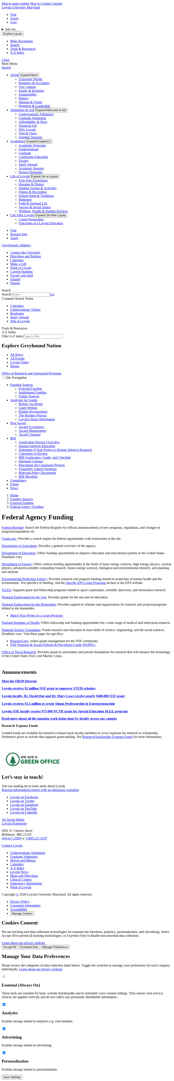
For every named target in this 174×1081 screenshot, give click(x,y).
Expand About (29, 75)
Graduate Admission (32, 118)
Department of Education (18, 553)
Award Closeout (30, 434)
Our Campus (27, 87)
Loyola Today (19, 362)
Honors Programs (30, 172)
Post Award (18, 423)
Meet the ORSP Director (19, 681)
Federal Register (13, 527)
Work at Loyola (20, 268)
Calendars (17, 260)
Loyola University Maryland (21, 7)
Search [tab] (14, 45)
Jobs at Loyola (20, 321)
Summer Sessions (30, 137)
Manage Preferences (55, 947)
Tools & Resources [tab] (23, 49)
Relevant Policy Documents (37, 473)
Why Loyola (27, 129)
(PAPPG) (88, 645)
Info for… (12, 29)
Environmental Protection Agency (24, 579)
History (24, 98)
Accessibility (18, 909)
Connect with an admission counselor (54, 790)
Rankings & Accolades (34, 83)
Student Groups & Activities (37, 188)
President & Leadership (34, 106)
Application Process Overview (39, 442)
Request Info (18, 234)
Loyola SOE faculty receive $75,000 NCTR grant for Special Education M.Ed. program (65, 711)
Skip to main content (15, 3)
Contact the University (25, 252)
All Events (17, 358)
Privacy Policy (20, 901)
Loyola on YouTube (23, 808)
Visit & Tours (28, 133)
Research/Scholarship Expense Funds (107, 737)
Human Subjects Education (37, 446)
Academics (17, 141)
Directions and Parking (25, 256)
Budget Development (33, 411)
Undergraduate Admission (36, 114)
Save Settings (12, 1077)
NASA (6, 590)
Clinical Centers (21, 879)
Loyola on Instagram (24, 805)
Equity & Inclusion (31, 90)
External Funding (30, 388)
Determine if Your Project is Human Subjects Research (55, 450)
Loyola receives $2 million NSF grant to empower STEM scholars (48, 688)
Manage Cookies (22, 913)
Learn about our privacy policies (23, 943)
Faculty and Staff (21, 275)
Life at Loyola (19, 176)
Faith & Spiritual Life (33, 203)
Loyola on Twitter (22, 801)
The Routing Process (33, 415)
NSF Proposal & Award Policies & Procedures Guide (46, 645)
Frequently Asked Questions (38, 469)
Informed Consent (31, 461)
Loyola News (19, 872)
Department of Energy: (17, 564)
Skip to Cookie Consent (46, 3)
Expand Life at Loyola (44, 176)
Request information (15, 790)
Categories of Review (33, 453)
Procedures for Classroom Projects (42, 465)
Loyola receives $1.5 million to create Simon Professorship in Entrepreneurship (58, 703)
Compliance (18, 480)
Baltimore (25, 199)
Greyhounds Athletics (16, 245)
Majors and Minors (23, 860)
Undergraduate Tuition (25, 309)
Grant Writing (28, 408)
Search (6, 67)
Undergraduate (29, 149)
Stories (14, 366)
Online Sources (29, 396)
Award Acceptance (31, 427)
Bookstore (17, 313)
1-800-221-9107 (36, 838)
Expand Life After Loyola (50, 215)
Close (5, 60)
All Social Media (13, 819)
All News (16, 354)
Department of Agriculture (19, 546)
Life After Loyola (22, 215)
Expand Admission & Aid (50, 110)
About (14, 75)
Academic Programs (32, 145)
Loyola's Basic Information (37, 419)
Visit (13, 14)
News (14, 488)
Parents (15, 283)
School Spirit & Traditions (36, 196)
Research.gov (19, 641)
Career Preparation (31, 219)
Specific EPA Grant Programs (86, 583)
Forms (14, 484)
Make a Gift (18, 264)
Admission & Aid (22, 110)
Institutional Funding (32, 392)
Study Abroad (28, 164)
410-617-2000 (11, 838)
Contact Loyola (12, 845)
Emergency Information (26, 883)
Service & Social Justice (35, 207)
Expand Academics (39, 141)
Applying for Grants (23, 400)
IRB (13, 438)
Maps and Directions (24, 876)
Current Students (21, 271)
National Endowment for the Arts (24, 597)
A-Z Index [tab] (17, 52)
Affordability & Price (33, 122)
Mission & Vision (30, 102)
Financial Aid (28, 125)
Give (13, 22)
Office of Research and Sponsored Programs (31, 373)
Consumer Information (25, 905)
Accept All (9, 947)
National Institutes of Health (20, 623)
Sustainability (28, 94)
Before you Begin (31, 404)
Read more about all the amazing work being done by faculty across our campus (59, 718)
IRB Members (28, 476)
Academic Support (31, 168)
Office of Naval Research (19, 652)
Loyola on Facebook (24, 797)
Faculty (24, 161)
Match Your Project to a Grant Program (36, 615)
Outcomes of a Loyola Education (41, 223)
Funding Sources (21, 385)
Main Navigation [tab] (21, 41)
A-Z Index (17, 868)
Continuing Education (33, 157)
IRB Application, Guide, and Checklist (45, 457)
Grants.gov (9, 538)
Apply (14, 18)
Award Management (32, 430)
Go (52, 294)
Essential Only (29, 947)
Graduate (25, 153)
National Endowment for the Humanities (29, 604)
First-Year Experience (33, 180)
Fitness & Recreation (33, 192)
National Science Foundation (21, 630)
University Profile (30, 79)
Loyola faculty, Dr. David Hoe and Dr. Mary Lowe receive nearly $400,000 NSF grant (63, 696)
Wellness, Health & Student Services (43, 211)
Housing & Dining (31, 184)
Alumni (15, 279)
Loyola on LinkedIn (23, 812)
